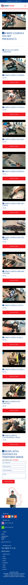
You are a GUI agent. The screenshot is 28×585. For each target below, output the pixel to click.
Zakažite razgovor (5, 551)
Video (4, 565)
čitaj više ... (5, 77)
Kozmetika (5, 562)
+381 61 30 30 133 (8, 523)
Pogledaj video (14, 82)
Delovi (4, 560)
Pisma (4, 567)
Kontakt (4, 569)
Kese (4, 556)
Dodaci (4, 558)
